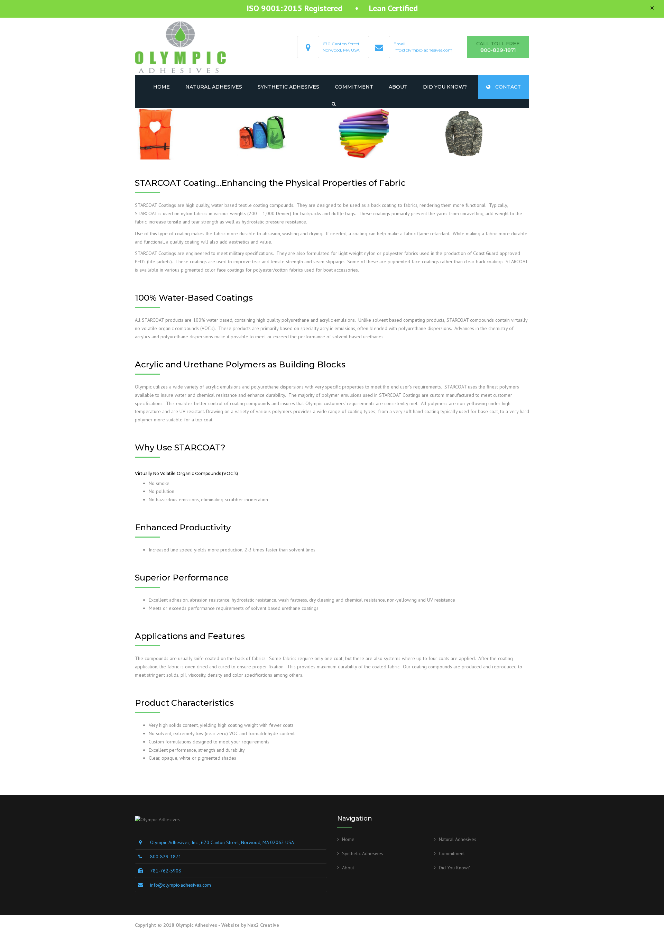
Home (161, 87)
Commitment (354, 87)
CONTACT (507, 87)
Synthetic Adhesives (288, 87)
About (398, 87)
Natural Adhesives (213, 87)
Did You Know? (445, 87)
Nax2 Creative (263, 925)
